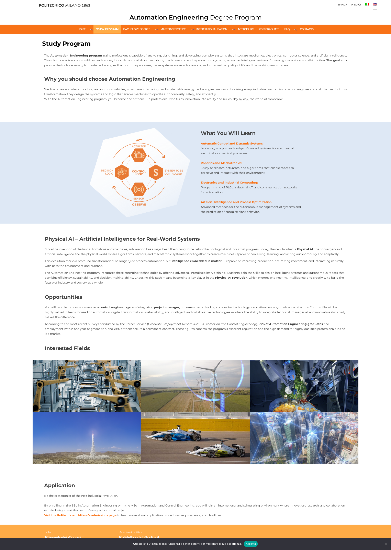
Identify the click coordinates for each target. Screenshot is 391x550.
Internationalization (211, 29)
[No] (386, 544)
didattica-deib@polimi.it (141, 537)
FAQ (287, 29)
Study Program (107, 29)
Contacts (306, 29)
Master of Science (173, 29)
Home (82, 29)
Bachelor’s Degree (136, 29)
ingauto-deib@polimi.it (66, 537)
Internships (245, 29)
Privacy (341, 4)
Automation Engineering (196, 17)
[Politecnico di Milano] (64, 5)
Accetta (251, 543)
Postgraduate (269, 29)
